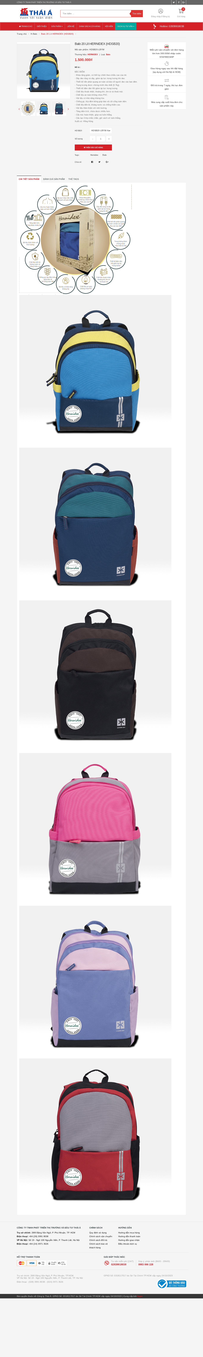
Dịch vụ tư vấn (125, 26)
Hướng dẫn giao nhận (129, 1240)
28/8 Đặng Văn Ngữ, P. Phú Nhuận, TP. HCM (46, 1232)
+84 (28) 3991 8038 (32, 1236)
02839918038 (118, 1264)
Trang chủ (26, 26)
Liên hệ (70, 26)
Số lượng (79, 139)
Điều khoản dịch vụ (127, 1244)
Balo (105, 155)
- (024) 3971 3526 (54, 1282)
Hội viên (109, 26)
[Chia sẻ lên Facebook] (92, 162)
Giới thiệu (42, 26)
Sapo (140, 1296)
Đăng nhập (156, 16)
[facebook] (178, 2)
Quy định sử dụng (98, 1232)
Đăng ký (166, 16)
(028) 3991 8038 (37, 1282)
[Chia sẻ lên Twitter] (100, 162)
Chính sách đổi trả (98, 1240)
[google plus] (183, 2)
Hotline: (172, 26)
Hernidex (94, 155)
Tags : (77, 155)
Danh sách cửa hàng (89, 26)
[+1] (107, 162)
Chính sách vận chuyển (100, 1236)
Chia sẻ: (78, 162)
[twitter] (173, 2)
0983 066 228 (145, 1264)
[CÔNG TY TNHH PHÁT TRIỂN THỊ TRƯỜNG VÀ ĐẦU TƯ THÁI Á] (36, 13)
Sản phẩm (56, 26)
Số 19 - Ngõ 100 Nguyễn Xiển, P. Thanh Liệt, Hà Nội (48, 1240)
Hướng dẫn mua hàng (129, 1232)
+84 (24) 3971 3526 (32, 1244)
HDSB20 (78, 131)
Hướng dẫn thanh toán (129, 1236)
